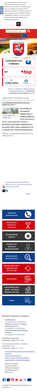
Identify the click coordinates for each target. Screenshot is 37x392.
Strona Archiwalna (11, 366)
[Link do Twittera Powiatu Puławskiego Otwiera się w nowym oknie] (8, 379)
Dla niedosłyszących (11, 370)
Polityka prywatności (11, 363)
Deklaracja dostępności (12, 368)
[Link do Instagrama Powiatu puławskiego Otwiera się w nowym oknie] (12, 379)
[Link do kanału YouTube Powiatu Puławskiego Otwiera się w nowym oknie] (17, 379)
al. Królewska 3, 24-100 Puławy (15, 328)
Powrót (28, 193)
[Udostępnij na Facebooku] (6, 191)
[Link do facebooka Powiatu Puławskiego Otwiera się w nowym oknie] (4, 379)
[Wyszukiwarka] (28, 31)
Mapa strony (9, 372)
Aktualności (19, 89)
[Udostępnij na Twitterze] (4, 191)
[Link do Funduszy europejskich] (29, 379)
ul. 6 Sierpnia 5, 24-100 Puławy (15, 334)
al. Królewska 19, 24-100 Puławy (16, 322)
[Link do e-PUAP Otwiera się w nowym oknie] (25, 379)
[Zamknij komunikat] (18, 24)
